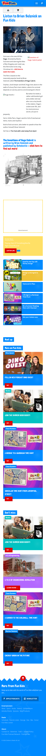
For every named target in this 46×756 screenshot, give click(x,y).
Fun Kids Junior (7, 723)
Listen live (11, 251)
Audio (14, 708)
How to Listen (14, 720)
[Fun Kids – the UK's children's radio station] (11, 3)
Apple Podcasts (12, 699)
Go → (9, 385)
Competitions (28, 708)
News (3, 708)
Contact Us (5, 732)
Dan (28, 720)
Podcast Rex (25, 734)
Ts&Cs (20, 732)
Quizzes (16, 711)
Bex (31, 720)
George (22, 720)
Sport (9, 708)
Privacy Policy (28, 732)
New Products (25, 711)
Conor (36, 720)
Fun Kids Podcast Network (11, 734)
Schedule (5, 720)
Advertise (13, 732)
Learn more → (12, 588)
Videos (19, 708)
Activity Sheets (7, 711)
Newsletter (32, 699)
